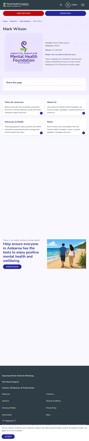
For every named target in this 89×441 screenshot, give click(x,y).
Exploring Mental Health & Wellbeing (18, 376)
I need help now (23, 13)
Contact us (50, 394)
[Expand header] (83, 5)
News (48, 415)
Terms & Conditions (53, 401)
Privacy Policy (51, 408)
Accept (8, 436)
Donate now (65, 13)
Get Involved (7, 415)
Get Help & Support (10, 382)
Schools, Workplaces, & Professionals (18, 388)
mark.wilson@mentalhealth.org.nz (63, 54)
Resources (6, 394)
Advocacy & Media (9, 408)
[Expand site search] (61, 5)
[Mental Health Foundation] (16, 5)
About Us (5, 401)
